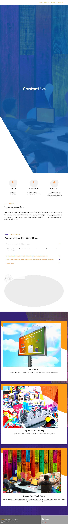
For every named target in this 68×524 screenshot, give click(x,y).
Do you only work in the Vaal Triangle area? (18, 244)
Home (40, 2)
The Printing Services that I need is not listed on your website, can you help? (27, 256)
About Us (46, 2)
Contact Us (60, 2)
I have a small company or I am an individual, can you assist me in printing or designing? (30, 259)
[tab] (33, 244)
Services (53, 2)
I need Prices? (10, 263)
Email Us (54, 188)
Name (44, 522)
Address (3, 519)
